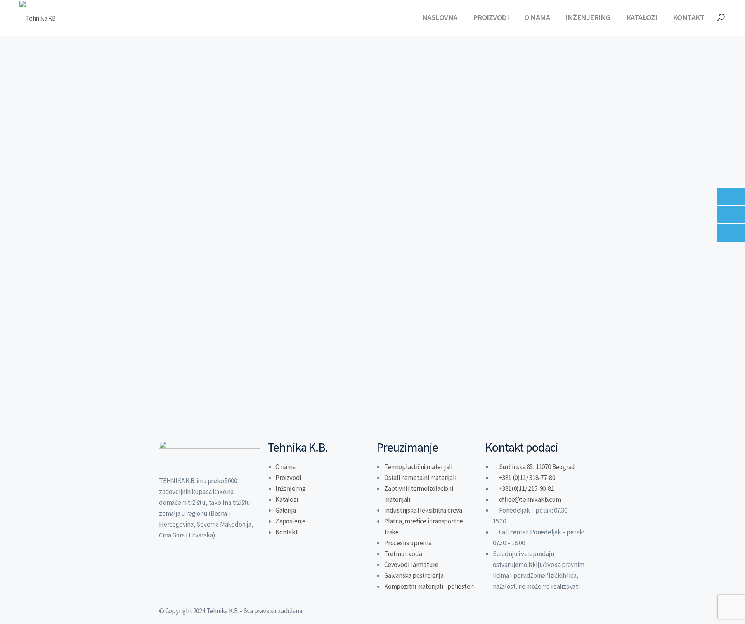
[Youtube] (210, 564)
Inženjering (588, 17)
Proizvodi (491, 17)
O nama (537, 17)
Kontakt (689, 17)
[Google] (230, 564)
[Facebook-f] (189, 564)
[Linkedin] (168, 564)
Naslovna (439, 17)
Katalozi (641, 17)
